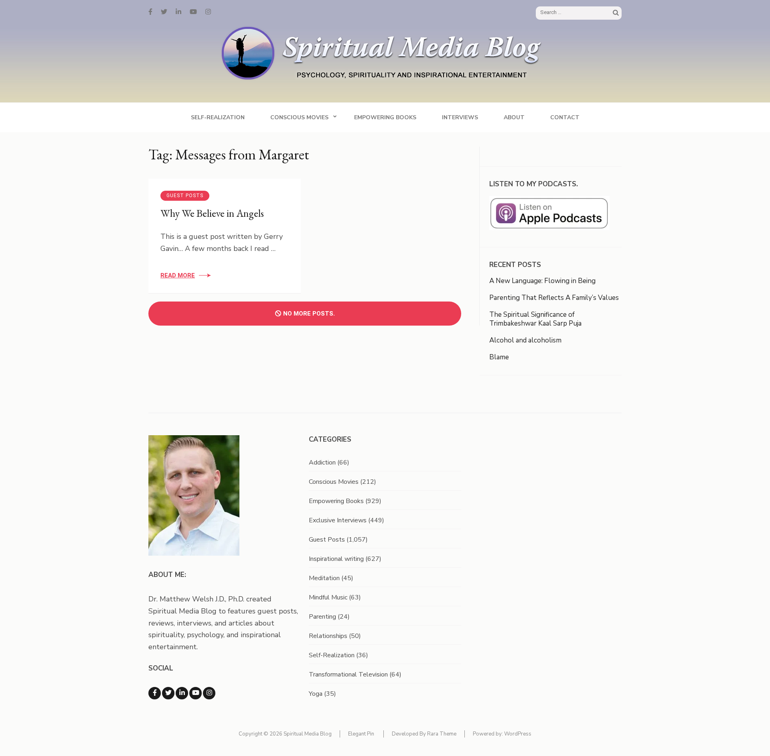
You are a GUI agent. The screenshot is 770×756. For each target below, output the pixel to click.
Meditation (324, 578)
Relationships (328, 636)
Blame (499, 357)
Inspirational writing (336, 558)
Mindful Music (328, 597)
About (514, 117)
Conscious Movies (299, 117)
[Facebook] (150, 12)
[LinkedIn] (178, 12)
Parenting (322, 616)
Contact (565, 117)
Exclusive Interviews (338, 520)
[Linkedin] (182, 693)
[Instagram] (208, 12)
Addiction (322, 462)
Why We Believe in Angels (212, 213)
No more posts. (309, 313)
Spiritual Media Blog (308, 734)
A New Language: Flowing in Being (542, 280)
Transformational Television (348, 674)
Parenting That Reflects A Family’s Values (554, 297)
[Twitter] (164, 12)
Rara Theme (441, 734)
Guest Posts (184, 195)
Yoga (315, 693)
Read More (177, 275)
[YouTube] (193, 12)
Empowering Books (385, 117)
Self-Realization (218, 117)
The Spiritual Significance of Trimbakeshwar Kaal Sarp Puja (535, 319)
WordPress (517, 734)
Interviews (460, 117)
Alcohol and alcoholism (525, 340)
